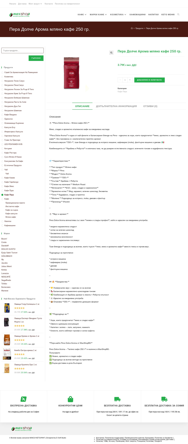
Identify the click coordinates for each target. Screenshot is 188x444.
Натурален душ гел (12, 106)
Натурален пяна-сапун (14, 85)
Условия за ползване (128, 439)
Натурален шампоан (13, 110)
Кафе (6, 199)
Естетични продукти (12, 165)
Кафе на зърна (12, 210)
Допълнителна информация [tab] (116, 106)
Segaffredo (6, 280)
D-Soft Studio (61, 438)
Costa (3, 242)
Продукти (158, 441)
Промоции (120, 441)
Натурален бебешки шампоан (16, 98)
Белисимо (5, 287)
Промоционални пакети (15, 203)
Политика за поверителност (67, 4)
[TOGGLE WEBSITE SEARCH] (178, 14)
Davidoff (5, 246)
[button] (111, 52)
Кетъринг (8, 148)
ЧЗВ (105, 441)
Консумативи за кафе (13, 161)
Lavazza (5, 273)
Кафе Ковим (9, 178)
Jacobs (4, 263)
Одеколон (8, 119)
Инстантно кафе (12, 206)
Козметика (8, 77)
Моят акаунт (34, 4)
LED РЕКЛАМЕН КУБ (13, 144)
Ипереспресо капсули (13, 132)
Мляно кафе (11, 217)
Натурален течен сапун (14, 81)
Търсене (36, 58)
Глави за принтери (12, 140)
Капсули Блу (9, 127)
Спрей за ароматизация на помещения (21, 72)
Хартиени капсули (12, 136)
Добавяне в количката (149, 80)
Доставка (22, 4)
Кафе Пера (9, 195)
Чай (6, 170)
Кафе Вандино (10, 115)
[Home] (132, 28)
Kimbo (4, 270)
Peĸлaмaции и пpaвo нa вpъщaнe (151, 439)
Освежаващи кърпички (14, 123)
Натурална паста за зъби (15, 102)
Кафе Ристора (10, 153)
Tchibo (4, 284)
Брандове (149, 438)
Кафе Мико (9, 186)
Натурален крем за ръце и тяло (18, 93)
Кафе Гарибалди (11, 182)
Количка (149, 441)
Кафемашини (9, 225)
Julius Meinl (6, 266)
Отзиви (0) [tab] (150, 106)
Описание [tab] (82, 106)
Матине (4, 291)
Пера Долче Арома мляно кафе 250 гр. (162, 28)
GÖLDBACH (6, 256)
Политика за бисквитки (164, 438)
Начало (12, 4)
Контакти (49, 4)
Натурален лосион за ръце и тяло (19, 89)
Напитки (7, 221)
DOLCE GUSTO (8, 249)
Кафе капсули (11, 214)
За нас (111, 441)
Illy (2, 259)
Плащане (141, 441)
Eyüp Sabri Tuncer (9, 252)
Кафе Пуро (9, 190)
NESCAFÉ (5, 277)
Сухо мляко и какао (13, 157)
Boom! (4, 239)
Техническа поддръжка (114, 438)
